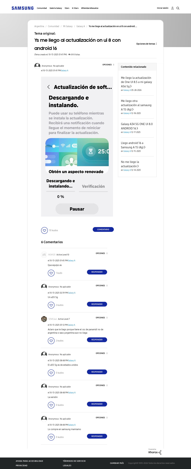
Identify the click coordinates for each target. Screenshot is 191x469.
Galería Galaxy (56, 8)
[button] (109, 64)
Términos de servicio (74, 461)
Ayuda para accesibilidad (29, 461)
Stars (67, 8)
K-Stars (75, 8)
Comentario (103, 229)
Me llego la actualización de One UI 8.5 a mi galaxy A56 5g (136, 82)
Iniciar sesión (162, 8)
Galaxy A (64, 70)
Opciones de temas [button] (145, 43)
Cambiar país (117, 463)
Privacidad (21, 465)
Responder (96, 272)
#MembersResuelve (89, 8)
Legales (67, 465)
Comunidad (42, 8)
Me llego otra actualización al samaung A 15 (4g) (136, 105)
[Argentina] (22, 8)
